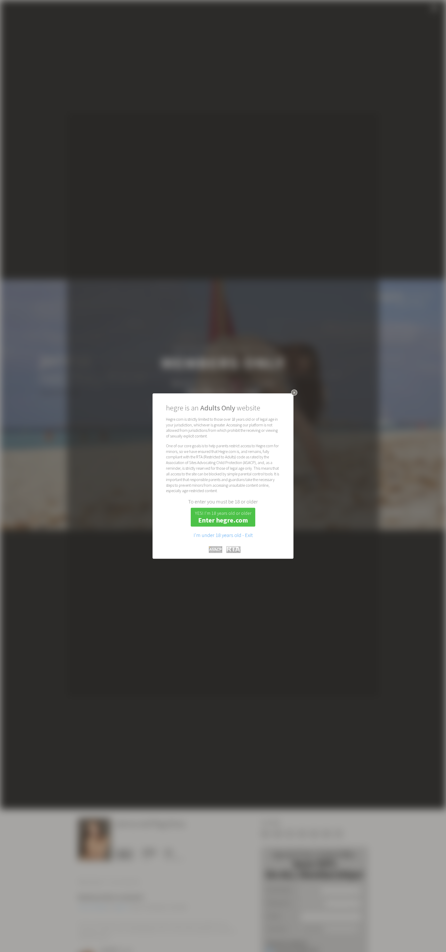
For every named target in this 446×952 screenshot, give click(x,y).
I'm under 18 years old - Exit (223, 535)
